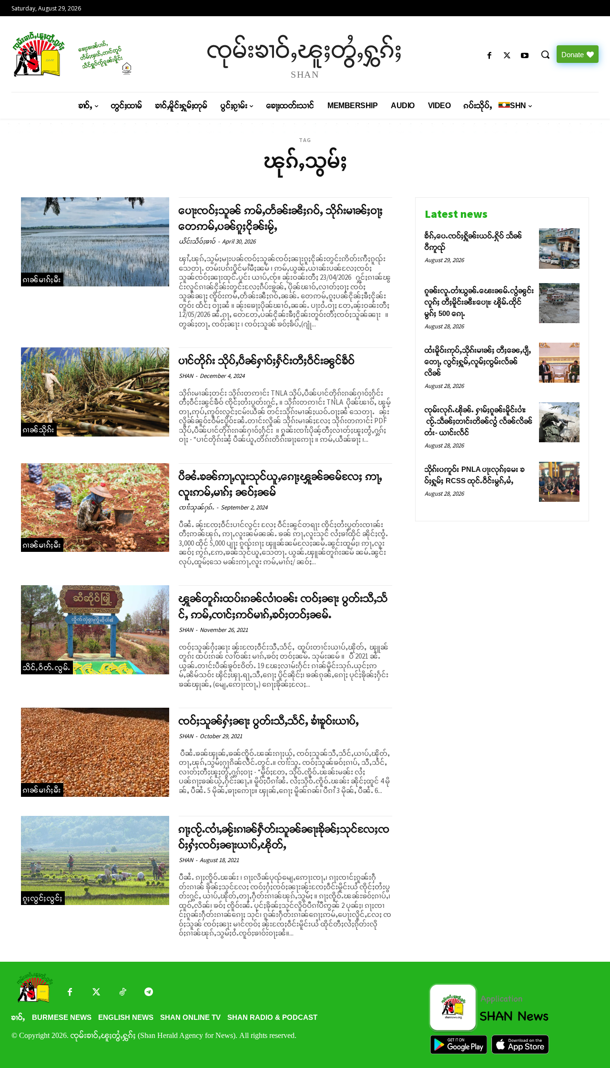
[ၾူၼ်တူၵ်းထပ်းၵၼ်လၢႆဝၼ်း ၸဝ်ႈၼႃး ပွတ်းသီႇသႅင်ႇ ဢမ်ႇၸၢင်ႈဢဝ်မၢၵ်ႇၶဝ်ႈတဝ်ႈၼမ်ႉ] (95, 629)
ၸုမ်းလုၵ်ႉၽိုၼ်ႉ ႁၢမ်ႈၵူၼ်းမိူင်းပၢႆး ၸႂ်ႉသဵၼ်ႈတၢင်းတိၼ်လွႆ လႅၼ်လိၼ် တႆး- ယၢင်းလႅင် (479, 421)
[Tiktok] (122, 993)
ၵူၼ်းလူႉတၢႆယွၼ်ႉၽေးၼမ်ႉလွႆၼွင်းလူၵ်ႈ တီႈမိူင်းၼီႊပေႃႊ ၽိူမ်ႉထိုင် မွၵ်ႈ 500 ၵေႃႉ (479, 301)
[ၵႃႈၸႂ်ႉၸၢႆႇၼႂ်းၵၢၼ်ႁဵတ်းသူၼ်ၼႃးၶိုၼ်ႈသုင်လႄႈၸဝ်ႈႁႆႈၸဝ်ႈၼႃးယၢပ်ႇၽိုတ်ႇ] (95, 860)
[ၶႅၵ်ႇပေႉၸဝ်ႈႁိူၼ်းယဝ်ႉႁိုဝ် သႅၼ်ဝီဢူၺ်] (559, 248)
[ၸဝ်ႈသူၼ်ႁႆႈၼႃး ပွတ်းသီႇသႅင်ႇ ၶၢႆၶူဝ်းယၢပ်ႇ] (95, 752)
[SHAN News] (81, 54)
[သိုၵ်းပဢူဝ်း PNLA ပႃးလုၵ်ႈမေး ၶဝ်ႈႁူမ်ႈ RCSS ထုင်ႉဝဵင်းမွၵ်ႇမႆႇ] (559, 482)
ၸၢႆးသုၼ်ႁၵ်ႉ (196, 507)
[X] (507, 56)
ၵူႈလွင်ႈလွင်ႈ (43, 898)
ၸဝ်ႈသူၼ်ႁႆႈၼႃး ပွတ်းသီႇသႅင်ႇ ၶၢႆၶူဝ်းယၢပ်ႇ (269, 720)
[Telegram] (148, 993)
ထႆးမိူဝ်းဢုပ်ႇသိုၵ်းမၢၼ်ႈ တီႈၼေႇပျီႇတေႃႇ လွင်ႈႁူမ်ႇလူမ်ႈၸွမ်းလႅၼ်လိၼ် (478, 361)
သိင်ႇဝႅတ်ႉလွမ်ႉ (47, 667)
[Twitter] (96, 993)
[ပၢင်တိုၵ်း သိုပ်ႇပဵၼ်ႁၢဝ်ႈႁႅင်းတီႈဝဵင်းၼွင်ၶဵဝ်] (95, 392)
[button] (545, 54)
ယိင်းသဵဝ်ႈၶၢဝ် (197, 241)
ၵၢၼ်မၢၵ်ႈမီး (42, 279)
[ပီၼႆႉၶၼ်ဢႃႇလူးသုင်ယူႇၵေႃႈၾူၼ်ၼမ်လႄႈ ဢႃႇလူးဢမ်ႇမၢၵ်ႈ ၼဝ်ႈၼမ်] (95, 507)
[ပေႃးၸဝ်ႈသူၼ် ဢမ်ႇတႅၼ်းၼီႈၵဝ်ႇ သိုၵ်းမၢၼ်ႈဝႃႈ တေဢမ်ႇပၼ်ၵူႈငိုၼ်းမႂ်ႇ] (95, 241)
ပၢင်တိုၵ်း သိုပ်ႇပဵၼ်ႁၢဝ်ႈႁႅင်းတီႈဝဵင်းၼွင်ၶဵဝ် (267, 360)
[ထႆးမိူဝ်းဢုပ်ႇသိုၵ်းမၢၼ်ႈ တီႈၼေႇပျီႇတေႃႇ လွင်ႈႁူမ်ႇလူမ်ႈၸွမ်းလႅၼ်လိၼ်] (559, 363)
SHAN (186, 376)
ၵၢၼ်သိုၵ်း (39, 430)
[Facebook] (489, 56)
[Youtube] (524, 56)
